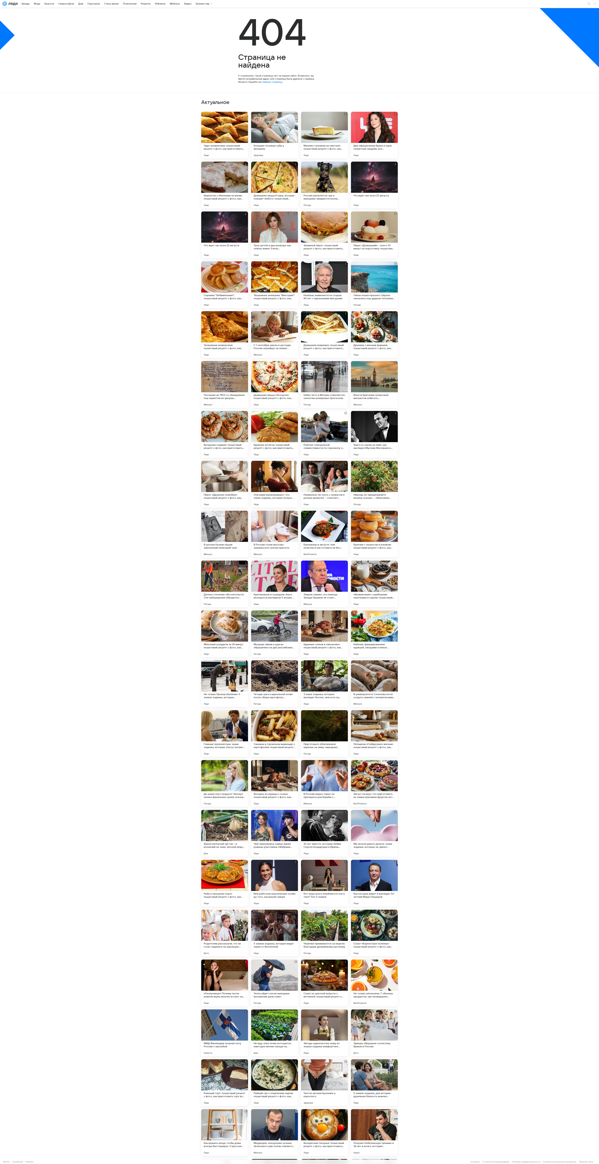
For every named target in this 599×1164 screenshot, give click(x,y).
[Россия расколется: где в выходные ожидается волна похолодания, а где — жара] (324, 185)
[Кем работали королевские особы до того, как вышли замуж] (274, 883)
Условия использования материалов (559, 1162)
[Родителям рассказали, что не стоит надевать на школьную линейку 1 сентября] (224, 933)
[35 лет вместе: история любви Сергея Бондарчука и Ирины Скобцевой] (324, 833)
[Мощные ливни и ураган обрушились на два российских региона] (274, 633)
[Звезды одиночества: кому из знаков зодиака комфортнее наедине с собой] (324, 1032)
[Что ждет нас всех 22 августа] (224, 234)
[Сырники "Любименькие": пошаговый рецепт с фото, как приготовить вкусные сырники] (224, 284)
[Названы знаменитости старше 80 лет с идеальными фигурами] (324, 284)
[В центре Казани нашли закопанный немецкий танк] (224, 534)
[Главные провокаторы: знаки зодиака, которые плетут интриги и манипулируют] (224, 733)
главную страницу (272, 81)
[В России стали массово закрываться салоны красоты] (274, 534)
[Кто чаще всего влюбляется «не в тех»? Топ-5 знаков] (324, 883)
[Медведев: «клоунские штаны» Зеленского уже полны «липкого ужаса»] (274, 1132)
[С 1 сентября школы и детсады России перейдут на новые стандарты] (274, 334)
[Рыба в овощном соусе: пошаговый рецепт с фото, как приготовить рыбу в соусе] (224, 883)
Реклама (29, 1162)
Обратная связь (586, 1162)
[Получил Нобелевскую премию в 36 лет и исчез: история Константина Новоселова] (374, 1132)
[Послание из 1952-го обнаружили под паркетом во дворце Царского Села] (224, 384)
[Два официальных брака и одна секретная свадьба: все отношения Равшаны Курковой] (374, 135)
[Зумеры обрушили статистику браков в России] (374, 1032)
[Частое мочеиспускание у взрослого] (324, 1082)
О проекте (475, 1162)
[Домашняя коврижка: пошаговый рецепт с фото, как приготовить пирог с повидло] (324, 334)
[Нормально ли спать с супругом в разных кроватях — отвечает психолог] (324, 484)
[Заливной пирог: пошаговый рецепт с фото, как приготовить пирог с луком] (324, 234)
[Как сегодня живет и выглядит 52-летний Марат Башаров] (374, 883)
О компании (17, 1162)
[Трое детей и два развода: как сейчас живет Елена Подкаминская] (274, 234)
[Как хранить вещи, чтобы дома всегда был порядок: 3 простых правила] (224, 1132)
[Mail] (4, 3)
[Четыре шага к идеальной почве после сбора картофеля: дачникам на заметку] (274, 683)
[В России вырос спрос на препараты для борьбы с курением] (324, 783)
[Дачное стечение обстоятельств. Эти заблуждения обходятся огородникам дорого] (224, 584)
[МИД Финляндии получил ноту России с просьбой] (224, 1032)
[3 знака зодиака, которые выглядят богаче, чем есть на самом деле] (324, 683)
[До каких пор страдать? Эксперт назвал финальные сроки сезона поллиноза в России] (224, 783)
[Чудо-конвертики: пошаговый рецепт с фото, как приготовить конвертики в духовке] (224, 135)
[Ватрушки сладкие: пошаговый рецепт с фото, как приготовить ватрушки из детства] (224, 434)
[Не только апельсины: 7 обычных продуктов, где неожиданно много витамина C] (374, 983)
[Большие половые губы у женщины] (274, 135)
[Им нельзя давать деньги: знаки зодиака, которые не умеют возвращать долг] (374, 833)
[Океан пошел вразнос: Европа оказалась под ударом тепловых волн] (374, 284)
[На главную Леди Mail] (12, 3)
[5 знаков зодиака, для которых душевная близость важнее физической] (374, 1082)
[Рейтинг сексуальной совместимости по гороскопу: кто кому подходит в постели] (324, 434)
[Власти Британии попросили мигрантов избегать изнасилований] (374, 384)
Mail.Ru (6, 1162)
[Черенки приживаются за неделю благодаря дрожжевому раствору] (324, 933)
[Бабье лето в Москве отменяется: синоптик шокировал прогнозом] (324, 384)
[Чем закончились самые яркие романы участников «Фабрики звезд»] (274, 833)
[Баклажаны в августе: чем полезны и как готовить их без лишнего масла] (324, 534)
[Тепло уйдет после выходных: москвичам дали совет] (274, 983)
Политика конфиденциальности (526, 1162)
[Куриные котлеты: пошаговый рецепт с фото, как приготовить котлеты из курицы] (274, 434)
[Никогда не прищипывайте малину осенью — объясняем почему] (374, 484)
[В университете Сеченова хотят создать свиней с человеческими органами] (374, 683)
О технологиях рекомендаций (495, 1162)
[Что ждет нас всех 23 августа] (374, 185)
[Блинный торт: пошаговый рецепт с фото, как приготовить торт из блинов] (224, 1082)
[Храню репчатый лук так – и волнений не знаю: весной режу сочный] (224, 833)
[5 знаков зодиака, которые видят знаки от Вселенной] (274, 933)
